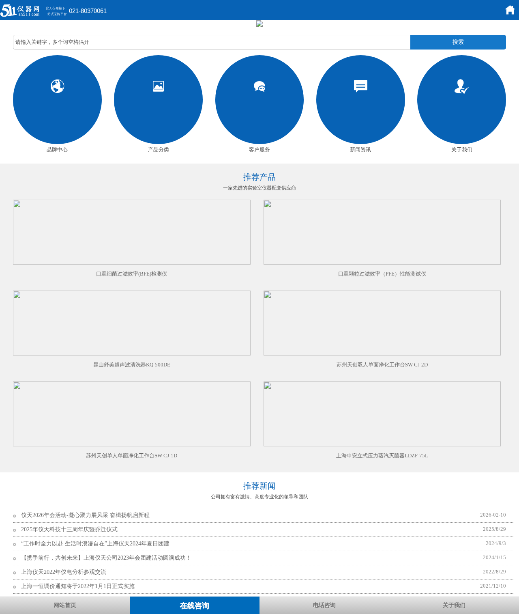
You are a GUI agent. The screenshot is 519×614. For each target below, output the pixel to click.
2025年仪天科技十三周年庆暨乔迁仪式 (69, 529)
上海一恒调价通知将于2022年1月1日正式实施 (78, 586)
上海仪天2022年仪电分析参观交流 (63, 572)
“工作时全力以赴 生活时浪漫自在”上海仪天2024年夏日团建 (95, 544)
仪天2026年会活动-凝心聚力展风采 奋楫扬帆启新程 (85, 515)
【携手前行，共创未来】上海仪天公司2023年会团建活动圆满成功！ (106, 558)
